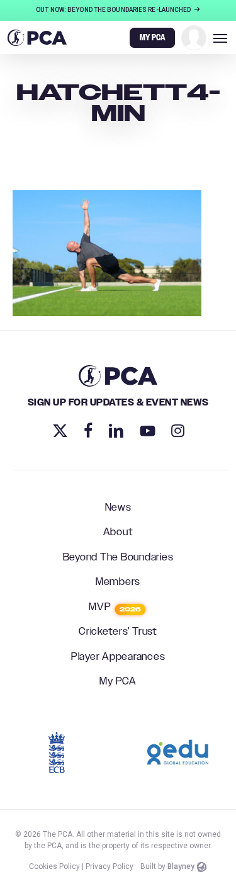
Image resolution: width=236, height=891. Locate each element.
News (118, 508)
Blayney (180, 866)
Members (118, 582)
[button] (220, 37)
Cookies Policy (54, 866)
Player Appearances (118, 657)
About (118, 532)
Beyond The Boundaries (118, 558)
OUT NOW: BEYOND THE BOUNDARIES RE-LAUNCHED (114, 9)
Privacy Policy (109, 866)
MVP (115, 607)
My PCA (118, 682)
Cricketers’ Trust (118, 632)
